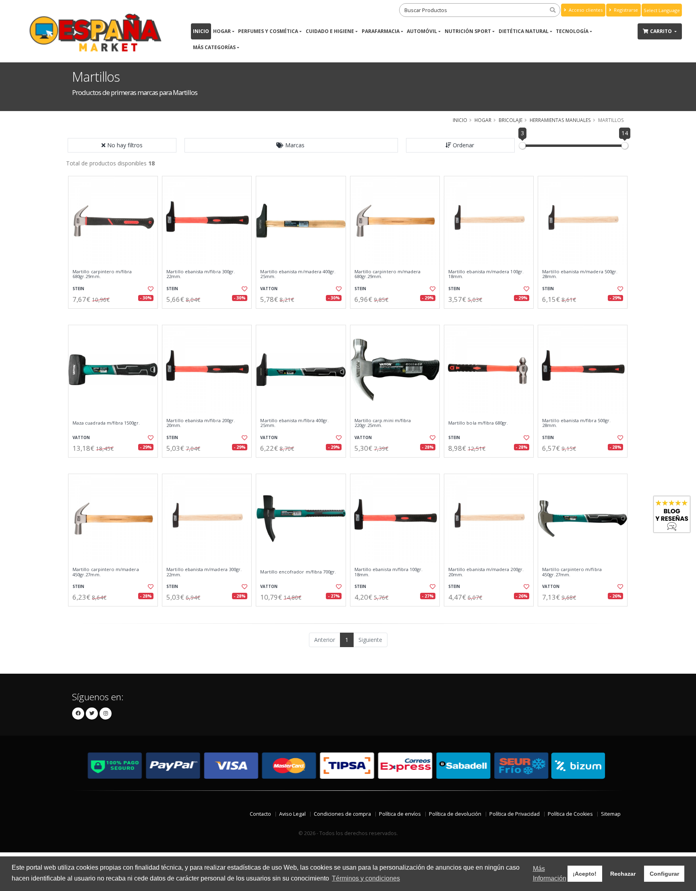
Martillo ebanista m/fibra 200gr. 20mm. (200, 423)
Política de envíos (400, 814)
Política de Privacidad (514, 814)
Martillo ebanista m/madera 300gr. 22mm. (204, 572)
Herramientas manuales (560, 120)
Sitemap (611, 814)
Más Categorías (214, 47)
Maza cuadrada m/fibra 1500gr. (106, 423)
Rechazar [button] (623, 873)
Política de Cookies (570, 814)
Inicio (201, 31)
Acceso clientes (585, 10)
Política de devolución (455, 814)
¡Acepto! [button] (585, 873)
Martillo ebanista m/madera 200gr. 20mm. (486, 572)
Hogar (222, 31)
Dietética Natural (524, 31)
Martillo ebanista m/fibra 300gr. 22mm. (200, 274)
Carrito (661, 31)
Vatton (269, 288)
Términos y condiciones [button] (366, 878)
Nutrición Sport (468, 31)
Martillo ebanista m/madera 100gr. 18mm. (486, 274)
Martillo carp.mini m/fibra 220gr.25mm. (382, 423)
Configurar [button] (664, 873)
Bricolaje (510, 120)
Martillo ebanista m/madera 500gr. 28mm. (579, 274)
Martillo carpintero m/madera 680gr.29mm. (387, 274)
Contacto (260, 814)
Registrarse (625, 10)
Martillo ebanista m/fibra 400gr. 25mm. (294, 423)
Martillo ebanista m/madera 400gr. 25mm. (298, 274)
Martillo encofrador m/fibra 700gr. (298, 571)
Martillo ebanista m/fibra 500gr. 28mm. (576, 423)
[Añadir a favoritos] (149, 289)
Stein (78, 288)
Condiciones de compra (342, 814)
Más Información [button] (549, 873)
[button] (291, 145)
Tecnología (572, 31)
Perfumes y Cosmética (268, 31)
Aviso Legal (292, 814)
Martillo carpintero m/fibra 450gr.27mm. (572, 572)
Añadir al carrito (115, 315)
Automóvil (422, 31)
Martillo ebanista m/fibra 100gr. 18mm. (388, 572)
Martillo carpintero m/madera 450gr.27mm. (105, 572)
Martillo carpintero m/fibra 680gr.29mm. (102, 274)
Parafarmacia (381, 31)
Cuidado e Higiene (330, 31)
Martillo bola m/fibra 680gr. (478, 423)
